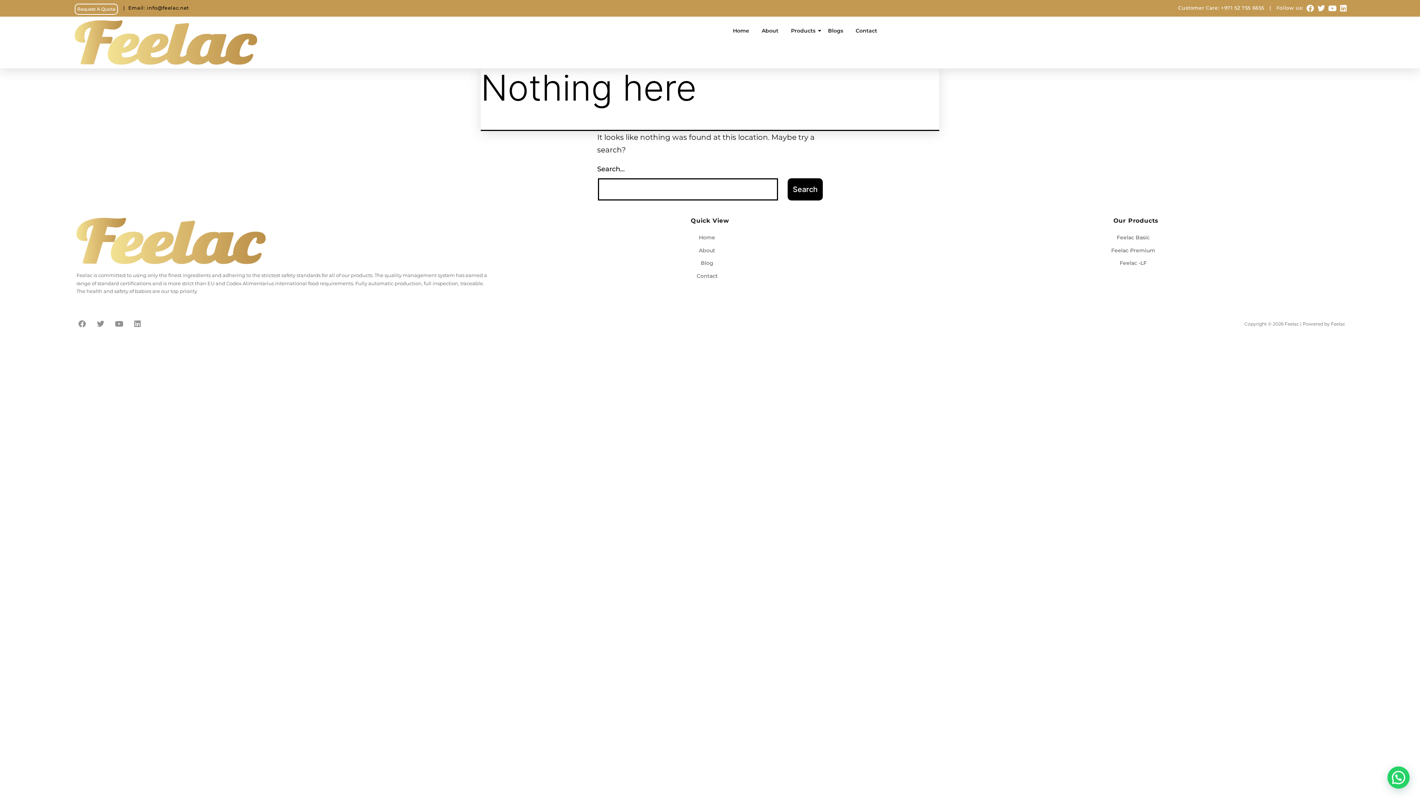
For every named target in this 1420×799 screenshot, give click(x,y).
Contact (866, 30)
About (770, 30)
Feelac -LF (1133, 263)
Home (741, 30)
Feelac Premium (1133, 250)
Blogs (835, 30)
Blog (707, 263)
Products (803, 30)
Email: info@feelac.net (153, 8)
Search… (611, 169)
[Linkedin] (1343, 8)
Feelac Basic (1133, 237)
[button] (1398, 777)
